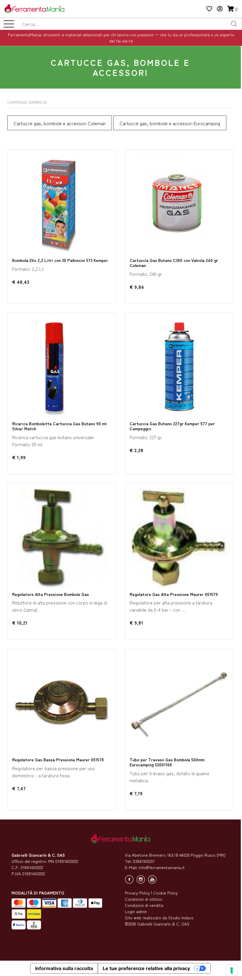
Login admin (136, 911)
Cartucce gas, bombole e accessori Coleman (60, 123)
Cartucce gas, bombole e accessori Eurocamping (170, 123)
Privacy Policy (137, 893)
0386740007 (144, 861)
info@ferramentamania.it (162, 867)
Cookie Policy (165, 893)
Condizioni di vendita (144, 905)
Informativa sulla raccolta (64, 968)
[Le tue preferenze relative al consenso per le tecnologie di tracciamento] (231, 970)
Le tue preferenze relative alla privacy (146, 968)
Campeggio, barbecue (27, 102)
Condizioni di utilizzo (143, 899)
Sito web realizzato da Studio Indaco (159, 917)
